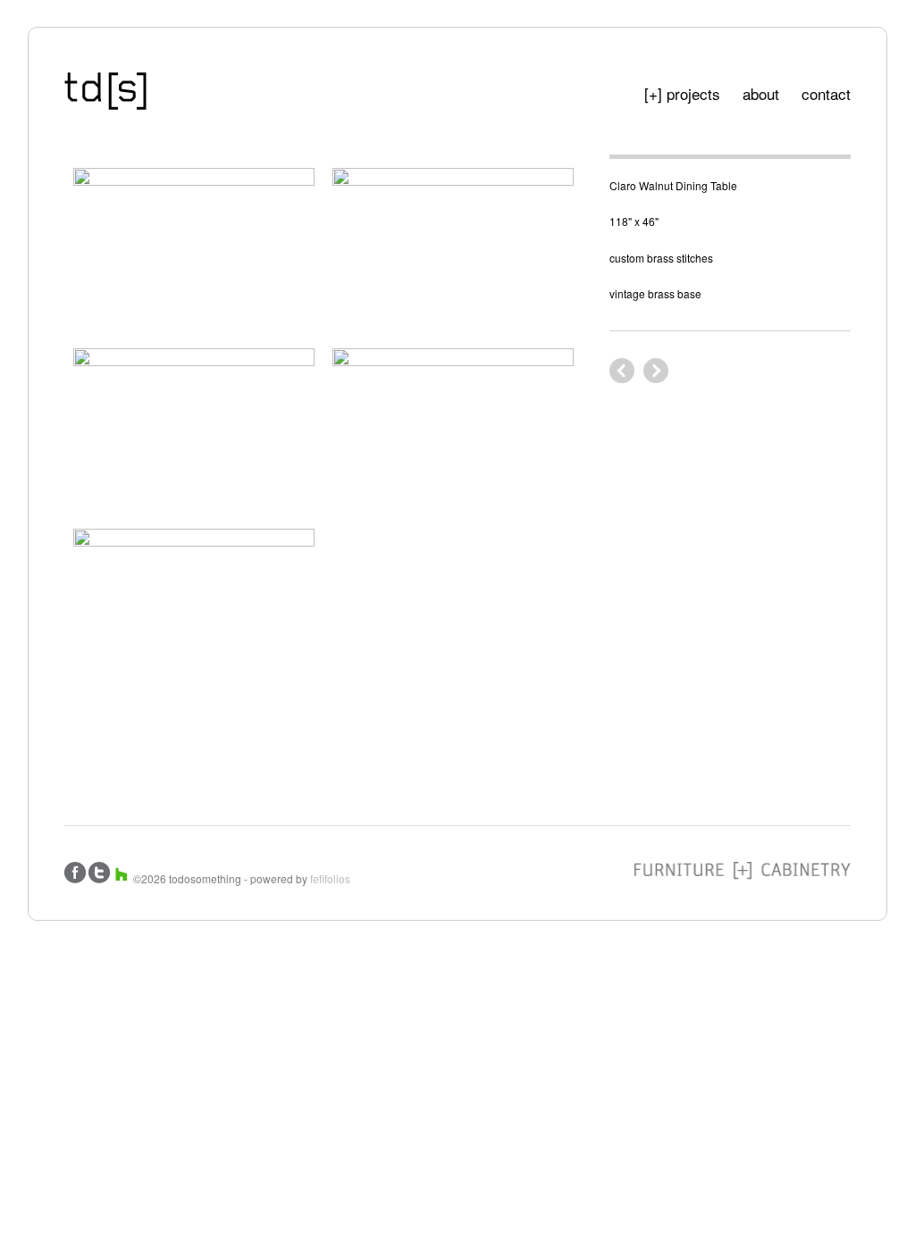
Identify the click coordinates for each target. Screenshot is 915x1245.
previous (655, 370)
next (621, 370)
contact (826, 93)
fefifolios (330, 878)
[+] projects (682, 93)
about (761, 93)
